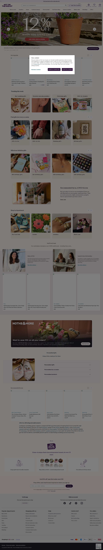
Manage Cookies (36, 69)
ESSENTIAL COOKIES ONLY (54, 69)
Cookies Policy (36, 64)
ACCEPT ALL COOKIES (67, 69)
